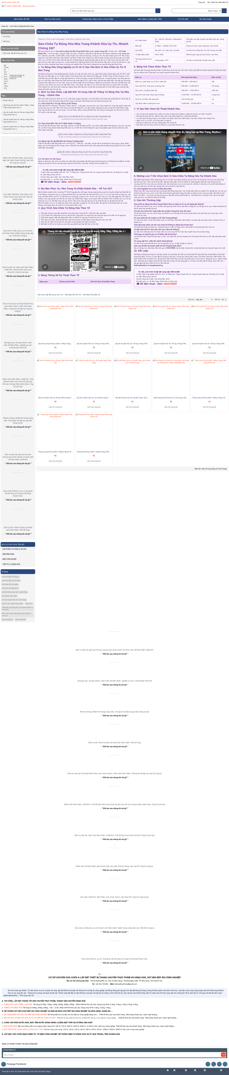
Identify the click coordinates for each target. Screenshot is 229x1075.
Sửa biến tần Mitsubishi (10, 588)
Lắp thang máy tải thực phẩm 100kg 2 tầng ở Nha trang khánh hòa (55, 343)
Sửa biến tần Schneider (10, 584)
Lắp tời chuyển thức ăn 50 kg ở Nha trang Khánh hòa (55, 397)
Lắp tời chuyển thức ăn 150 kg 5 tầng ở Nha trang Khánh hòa (210, 343)
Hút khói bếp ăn (7, 619)
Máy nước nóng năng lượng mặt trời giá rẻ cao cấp (16, 614)
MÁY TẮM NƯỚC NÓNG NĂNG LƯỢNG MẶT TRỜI (23, 1029)
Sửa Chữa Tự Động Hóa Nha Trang (22, 26)
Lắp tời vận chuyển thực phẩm (12, 603)
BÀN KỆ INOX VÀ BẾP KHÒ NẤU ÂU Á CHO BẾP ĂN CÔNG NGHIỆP (30, 1018)
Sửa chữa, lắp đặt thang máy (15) (50, 294)
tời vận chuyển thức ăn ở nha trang (14, 600)
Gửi (223, 1054)
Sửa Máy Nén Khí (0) (73, 294)
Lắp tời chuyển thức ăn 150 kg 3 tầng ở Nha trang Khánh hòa (133, 343)
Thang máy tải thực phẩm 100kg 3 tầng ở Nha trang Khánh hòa (210, 397)
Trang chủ (4, 26)
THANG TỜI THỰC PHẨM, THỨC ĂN (18, 1004)
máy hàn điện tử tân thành (11, 580)
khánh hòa (29, 603)
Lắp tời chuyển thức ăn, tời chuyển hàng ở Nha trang (94, 397)
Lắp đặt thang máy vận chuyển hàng (14, 592)
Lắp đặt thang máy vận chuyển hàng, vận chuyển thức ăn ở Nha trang (133, 397)
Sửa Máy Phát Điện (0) (91, 294)
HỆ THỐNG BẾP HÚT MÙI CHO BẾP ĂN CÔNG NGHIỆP (25, 1014)
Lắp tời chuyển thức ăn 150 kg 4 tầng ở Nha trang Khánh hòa (171, 343)
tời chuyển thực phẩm (9, 596)
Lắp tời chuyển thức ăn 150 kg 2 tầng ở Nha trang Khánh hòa (94, 343)
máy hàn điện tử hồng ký (10, 576)
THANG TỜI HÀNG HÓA (13, 1007)
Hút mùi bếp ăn (20, 619)
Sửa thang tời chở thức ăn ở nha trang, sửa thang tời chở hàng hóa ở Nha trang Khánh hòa (171, 397)
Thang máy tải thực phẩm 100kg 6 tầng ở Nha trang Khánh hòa (55, 451)
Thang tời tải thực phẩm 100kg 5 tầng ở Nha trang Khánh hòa (94, 451)
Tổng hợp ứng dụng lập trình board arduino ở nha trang (17, 608)
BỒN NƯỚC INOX (10, 1026)
